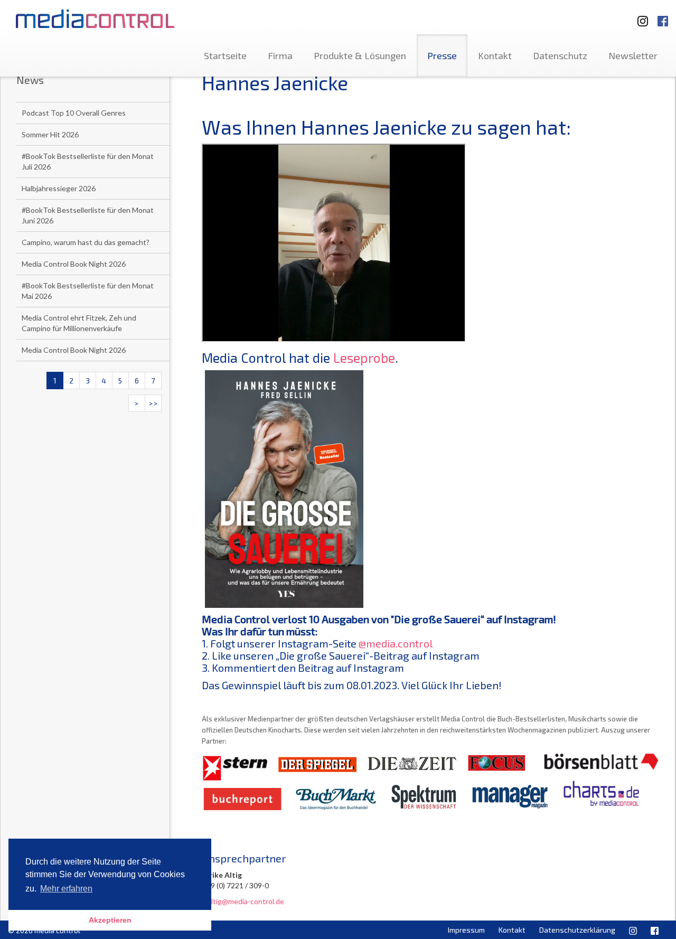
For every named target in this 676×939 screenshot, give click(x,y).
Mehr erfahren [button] (66, 888)
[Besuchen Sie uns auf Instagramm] (640, 16)
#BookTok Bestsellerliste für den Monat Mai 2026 (88, 291)
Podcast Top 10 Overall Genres (74, 112)
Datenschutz (560, 55)
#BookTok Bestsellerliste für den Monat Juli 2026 (88, 161)
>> (153, 403)
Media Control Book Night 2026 (74, 263)
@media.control (396, 643)
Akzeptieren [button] (110, 920)
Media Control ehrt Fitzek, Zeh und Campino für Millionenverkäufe (79, 323)
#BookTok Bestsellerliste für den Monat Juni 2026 (88, 215)
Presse (442, 55)
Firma (280, 55)
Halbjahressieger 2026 (59, 188)
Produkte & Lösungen (360, 55)
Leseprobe (364, 357)
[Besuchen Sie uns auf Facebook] (663, 16)
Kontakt (495, 55)
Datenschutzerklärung (577, 929)
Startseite (225, 55)
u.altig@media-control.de (243, 901)
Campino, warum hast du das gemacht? (85, 242)
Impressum (466, 929)
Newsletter (633, 55)
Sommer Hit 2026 (50, 134)
